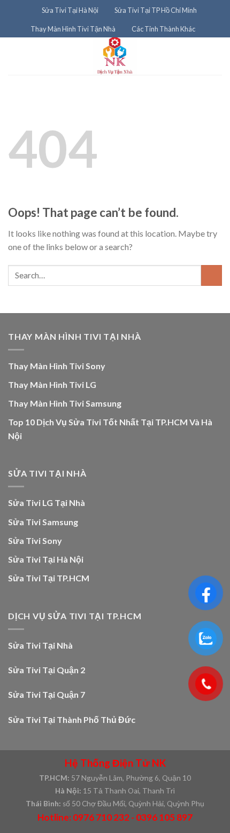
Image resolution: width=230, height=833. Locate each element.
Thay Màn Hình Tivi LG (52, 384)
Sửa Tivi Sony (35, 540)
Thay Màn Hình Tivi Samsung (64, 403)
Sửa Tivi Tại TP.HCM (48, 578)
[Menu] (27, 10)
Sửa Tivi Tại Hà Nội (70, 10)
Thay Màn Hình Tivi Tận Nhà (73, 29)
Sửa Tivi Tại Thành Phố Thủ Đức (71, 719)
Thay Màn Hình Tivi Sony (56, 366)
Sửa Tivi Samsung (43, 522)
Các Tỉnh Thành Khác (163, 29)
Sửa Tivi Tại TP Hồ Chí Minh (155, 10)
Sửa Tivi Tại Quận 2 (46, 670)
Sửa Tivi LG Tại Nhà (46, 502)
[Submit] (211, 275)
